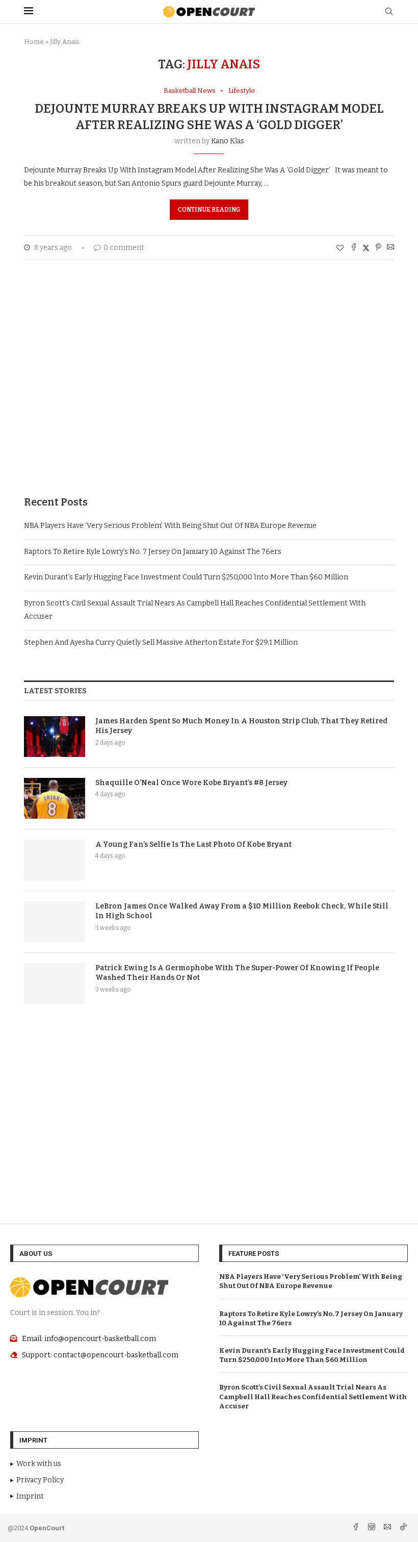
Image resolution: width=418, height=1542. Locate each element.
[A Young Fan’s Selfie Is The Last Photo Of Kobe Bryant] (54, 860)
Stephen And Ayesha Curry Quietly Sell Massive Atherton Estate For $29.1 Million (161, 642)
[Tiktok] (403, 1528)
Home (34, 41)
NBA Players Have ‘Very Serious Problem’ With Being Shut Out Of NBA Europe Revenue (170, 525)
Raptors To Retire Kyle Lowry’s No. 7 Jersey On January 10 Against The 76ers (152, 551)
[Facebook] (356, 1528)
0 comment (123, 247)
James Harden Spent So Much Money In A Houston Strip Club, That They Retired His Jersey (241, 726)
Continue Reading (209, 209)
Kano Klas (227, 141)
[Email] (388, 1528)
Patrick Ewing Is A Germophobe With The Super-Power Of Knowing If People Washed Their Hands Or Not (237, 973)
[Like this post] (340, 248)
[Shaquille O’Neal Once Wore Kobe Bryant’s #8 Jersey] (54, 798)
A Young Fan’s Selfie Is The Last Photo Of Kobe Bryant (193, 844)
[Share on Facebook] (353, 247)
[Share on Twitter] (366, 247)
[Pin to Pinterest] (378, 247)
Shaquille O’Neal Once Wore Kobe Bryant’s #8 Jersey (191, 782)
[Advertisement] (209, 393)
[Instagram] (372, 1528)
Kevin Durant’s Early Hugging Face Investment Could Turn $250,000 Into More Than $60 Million (186, 577)
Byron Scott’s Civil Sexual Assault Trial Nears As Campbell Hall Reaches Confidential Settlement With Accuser (313, 1396)
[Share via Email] (390, 247)
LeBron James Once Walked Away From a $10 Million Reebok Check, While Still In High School (241, 911)
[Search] (389, 12)
